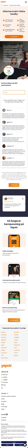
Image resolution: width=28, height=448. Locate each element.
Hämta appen (14, 36)
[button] (25, 445)
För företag (4, 406)
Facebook (3, 420)
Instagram (3, 417)
